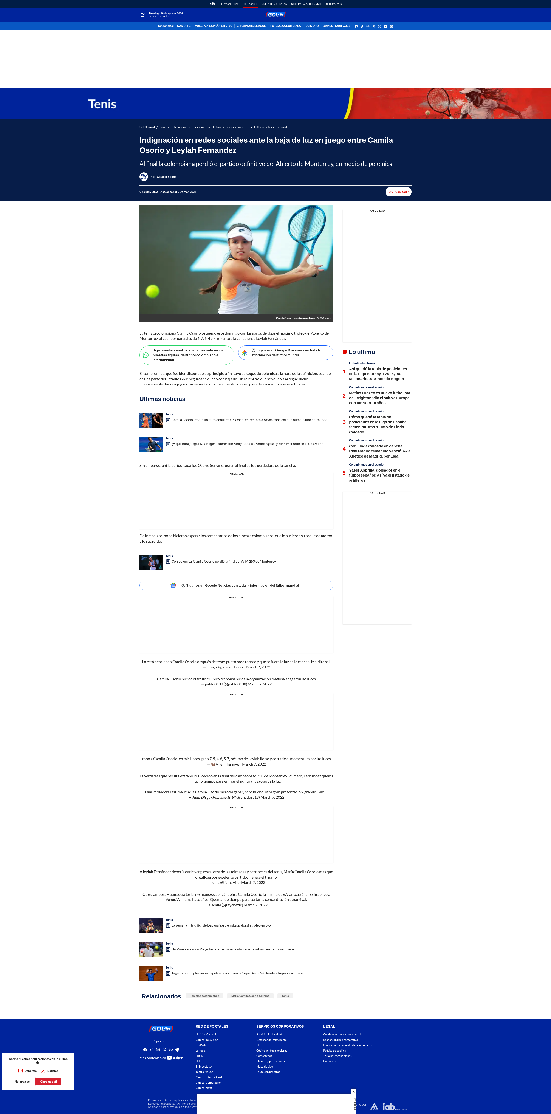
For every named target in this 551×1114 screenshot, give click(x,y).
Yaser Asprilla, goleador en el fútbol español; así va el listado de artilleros (379, 475)
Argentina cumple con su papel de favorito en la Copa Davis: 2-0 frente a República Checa (237, 973)
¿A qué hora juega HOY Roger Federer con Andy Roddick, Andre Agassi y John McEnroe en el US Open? (247, 443)
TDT (259, 1045)
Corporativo (330, 1061)
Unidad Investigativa (274, 4)
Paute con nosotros (268, 1072)
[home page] (212, 4)
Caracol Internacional (209, 1077)
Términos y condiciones (337, 1055)
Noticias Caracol (206, 1034)
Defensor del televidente (271, 1039)
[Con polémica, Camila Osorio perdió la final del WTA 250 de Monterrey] (151, 562)
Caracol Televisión (207, 1039)
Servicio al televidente (269, 1034)
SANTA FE (184, 26)
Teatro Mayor (204, 1072)
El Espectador (204, 1066)
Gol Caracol (250, 4)
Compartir (402, 191)
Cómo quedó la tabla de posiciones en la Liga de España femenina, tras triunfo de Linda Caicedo (378, 424)
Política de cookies (334, 1050)
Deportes (31, 1070)
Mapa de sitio (264, 1066)
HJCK (199, 1055)
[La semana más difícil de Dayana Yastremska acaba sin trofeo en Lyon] (151, 925)
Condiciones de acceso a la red (342, 1034)
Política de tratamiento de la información (348, 1045)
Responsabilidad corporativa (340, 1039)
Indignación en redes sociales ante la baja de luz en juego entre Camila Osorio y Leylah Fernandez (230, 127)
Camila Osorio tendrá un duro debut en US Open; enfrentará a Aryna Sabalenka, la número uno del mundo (249, 420)
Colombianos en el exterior (367, 387)
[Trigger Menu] (143, 14)
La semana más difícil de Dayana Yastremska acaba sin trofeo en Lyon (222, 925)
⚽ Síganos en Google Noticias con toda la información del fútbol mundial (240, 585)
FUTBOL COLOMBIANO (285, 26)
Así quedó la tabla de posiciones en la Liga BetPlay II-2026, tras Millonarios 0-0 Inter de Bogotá (378, 373)
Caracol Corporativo (208, 1082)
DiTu (198, 1061)
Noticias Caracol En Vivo (306, 4)
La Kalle (201, 1050)
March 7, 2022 (258, 667)
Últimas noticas (229, 4)
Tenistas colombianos (204, 996)
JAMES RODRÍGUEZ (336, 26)
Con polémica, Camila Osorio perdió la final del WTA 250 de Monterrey (224, 561)
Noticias (52, 1070)
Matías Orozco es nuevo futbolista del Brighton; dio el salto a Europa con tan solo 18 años (379, 397)
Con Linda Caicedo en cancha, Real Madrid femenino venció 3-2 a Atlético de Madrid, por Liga (379, 451)
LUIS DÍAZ (312, 26)
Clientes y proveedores (270, 1061)
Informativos (333, 4)
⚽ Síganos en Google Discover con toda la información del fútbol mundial (286, 352)
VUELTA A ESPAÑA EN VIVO (213, 26)
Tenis (162, 127)
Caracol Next (204, 1087)
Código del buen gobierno (271, 1050)
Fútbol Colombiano (362, 363)
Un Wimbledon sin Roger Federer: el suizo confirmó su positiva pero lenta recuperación (235, 949)
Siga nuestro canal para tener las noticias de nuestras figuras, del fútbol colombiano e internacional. (188, 355)
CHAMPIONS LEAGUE (251, 26)
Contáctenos (264, 1055)
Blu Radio (201, 1045)
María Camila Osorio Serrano (250, 996)
